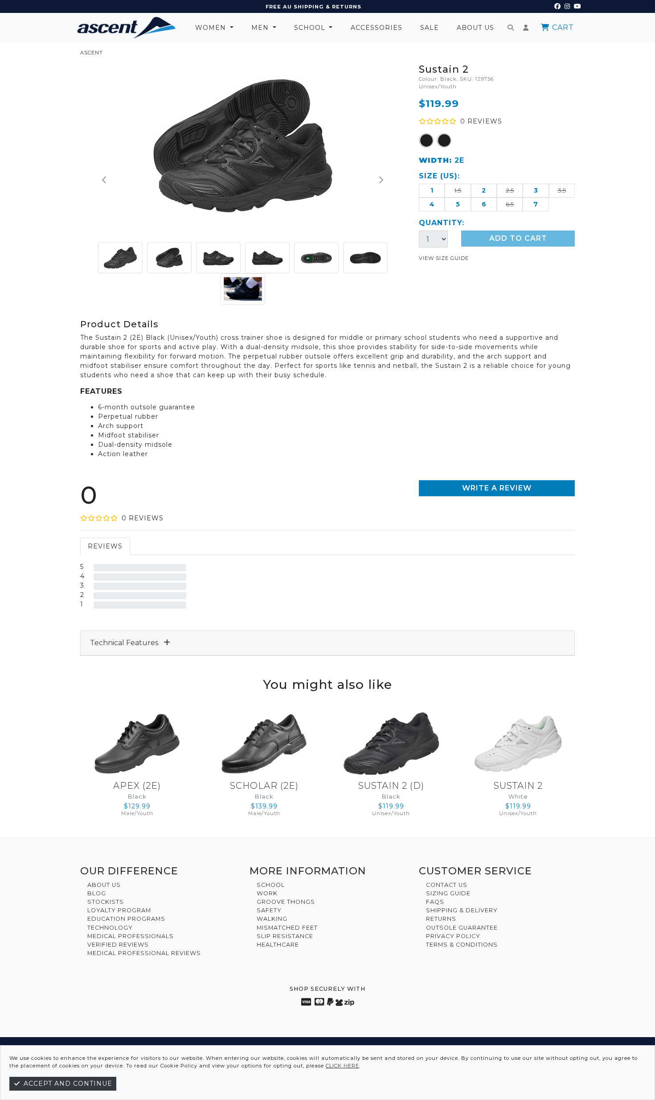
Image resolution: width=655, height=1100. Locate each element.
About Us (475, 28)
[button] (104, 181)
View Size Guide (444, 258)
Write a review (497, 488)
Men (261, 28)
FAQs (435, 901)
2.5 (510, 190)
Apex (137, 785)
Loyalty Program (119, 910)
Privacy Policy (453, 936)
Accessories (376, 28)
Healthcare (278, 944)
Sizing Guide (448, 893)
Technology (110, 927)
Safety (269, 910)
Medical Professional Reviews (144, 953)
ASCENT (91, 52)
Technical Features (125, 643)
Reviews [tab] (105, 546)
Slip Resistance (285, 936)
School (311, 28)
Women (211, 28)
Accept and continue (66, 1083)
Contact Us (446, 885)
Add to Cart (518, 238)
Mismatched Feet (287, 927)
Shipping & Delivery (462, 910)
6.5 (510, 204)
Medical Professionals (130, 936)
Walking (272, 918)
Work (267, 893)
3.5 (562, 190)
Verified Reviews (118, 944)
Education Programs (126, 918)
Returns (441, 918)
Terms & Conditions (462, 944)
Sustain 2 (391, 785)
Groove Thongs (286, 901)
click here (342, 1066)
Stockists (105, 901)
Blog (96, 893)
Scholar (264, 785)
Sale (429, 28)
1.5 (457, 190)
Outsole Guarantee (462, 927)
